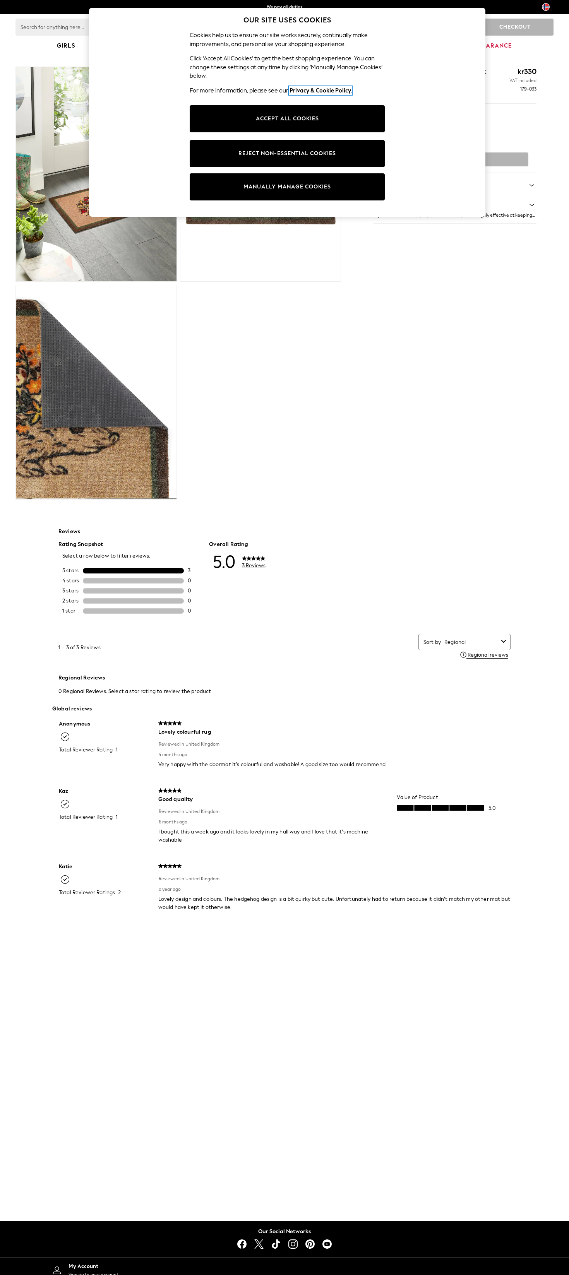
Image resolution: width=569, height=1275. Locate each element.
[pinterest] (310, 1244)
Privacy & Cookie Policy (320, 90)
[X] (258, 1244)
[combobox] (471, 642)
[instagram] (293, 1244)
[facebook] (241, 1244)
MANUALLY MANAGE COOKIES (287, 186)
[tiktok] (275, 1244)
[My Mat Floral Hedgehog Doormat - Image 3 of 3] (96, 392)
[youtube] (327, 1244)
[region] (287, 112)
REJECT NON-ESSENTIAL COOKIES (287, 153)
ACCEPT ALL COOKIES (287, 118)
